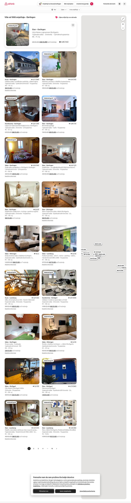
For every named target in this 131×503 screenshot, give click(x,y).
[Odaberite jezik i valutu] (119, 4)
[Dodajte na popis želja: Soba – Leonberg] (73, 228)
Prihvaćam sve (43, 491)
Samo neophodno (65, 491)
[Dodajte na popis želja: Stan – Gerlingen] (73, 53)
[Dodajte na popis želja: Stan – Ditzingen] (73, 183)
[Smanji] (123, 28)
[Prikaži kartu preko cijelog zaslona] (123, 19)
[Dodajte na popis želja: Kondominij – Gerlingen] (36, 98)
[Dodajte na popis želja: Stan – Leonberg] (36, 402)
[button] (43, 42)
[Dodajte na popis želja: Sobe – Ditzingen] (36, 228)
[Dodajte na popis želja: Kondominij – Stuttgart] (73, 272)
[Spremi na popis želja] (73, 25)
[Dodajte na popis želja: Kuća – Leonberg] (36, 272)
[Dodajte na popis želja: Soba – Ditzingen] (73, 316)
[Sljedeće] (56, 448)
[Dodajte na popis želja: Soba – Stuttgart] (36, 360)
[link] (24, 448)
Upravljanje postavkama (87, 491)
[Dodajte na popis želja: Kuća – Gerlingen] (36, 53)
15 (52, 448)
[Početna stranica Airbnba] (9, 4)
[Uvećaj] (123, 24)
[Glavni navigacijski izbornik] (124, 4)
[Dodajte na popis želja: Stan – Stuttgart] (73, 360)
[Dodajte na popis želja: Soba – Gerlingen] (36, 139)
